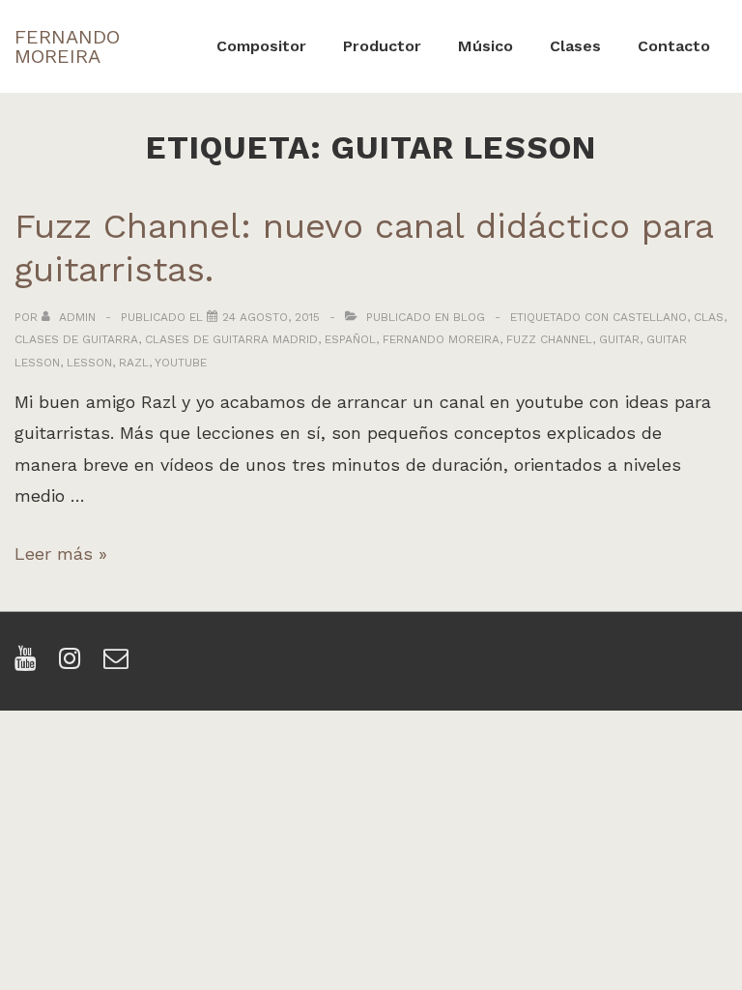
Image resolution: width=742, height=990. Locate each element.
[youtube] (29, 664)
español (350, 339)
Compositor (261, 46)
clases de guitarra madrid (231, 339)
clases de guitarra (76, 339)
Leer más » (60, 553)
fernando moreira (441, 339)
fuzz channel (549, 339)
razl (134, 362)
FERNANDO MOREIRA (67, 46)
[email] (118, 664)
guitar (619, 339)
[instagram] (74, 664)
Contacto (674, 46)
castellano (650, 317)
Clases (575, 46)
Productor (382, 46)
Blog (469, 317)
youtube (181, 362)
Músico (485, 46)
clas (709, 317)
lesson (89, 362)
